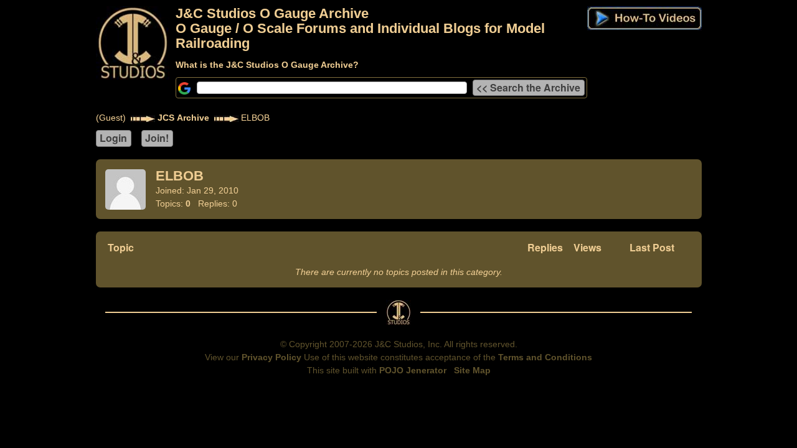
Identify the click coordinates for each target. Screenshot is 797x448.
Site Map (472, 370)
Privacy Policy (271, 357)
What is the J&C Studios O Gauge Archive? (267, 65)
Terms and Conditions (545, 357)
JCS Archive (183, 118)
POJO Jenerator (412, 370)
